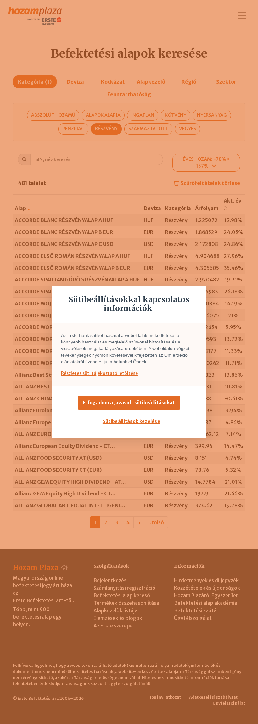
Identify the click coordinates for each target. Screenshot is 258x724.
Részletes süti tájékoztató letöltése (99, 373)
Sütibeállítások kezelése (131, 421)
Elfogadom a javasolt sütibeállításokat (129, 402)
